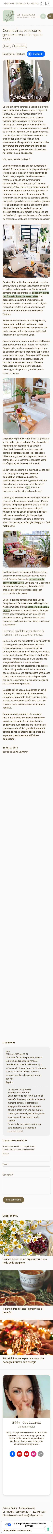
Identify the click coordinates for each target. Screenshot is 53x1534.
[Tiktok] (41, 1454)
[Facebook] (12, 1454)
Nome (6, 1154)
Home (7, 46)
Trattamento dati (27, 1508)
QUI (28, 487)
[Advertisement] (26, 869)
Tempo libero (20, 46)
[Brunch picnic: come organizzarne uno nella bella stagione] (26, 1238)
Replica (9, 1082)
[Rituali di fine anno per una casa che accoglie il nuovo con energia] (26, 1337)
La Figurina (13, 1090)
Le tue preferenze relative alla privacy (29, 1524)
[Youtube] (26, 1454)
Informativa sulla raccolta (17, 1530)
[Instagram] (33, 1454)
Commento (8, 1175)
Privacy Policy (10, 1508)
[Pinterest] (19, 1454)
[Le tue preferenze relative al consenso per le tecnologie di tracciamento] (48, 1529)
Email (5, 1164)
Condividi (37, 54)
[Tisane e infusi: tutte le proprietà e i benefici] (26, 1288)
